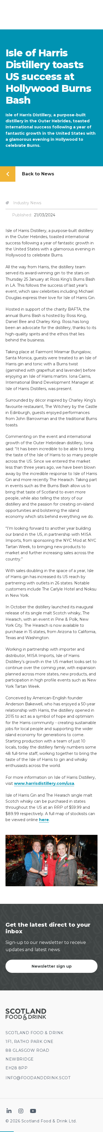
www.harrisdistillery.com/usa (44, 783)
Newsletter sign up (52, 966)
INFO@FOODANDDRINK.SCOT (37, 1077)
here (44, 819)
